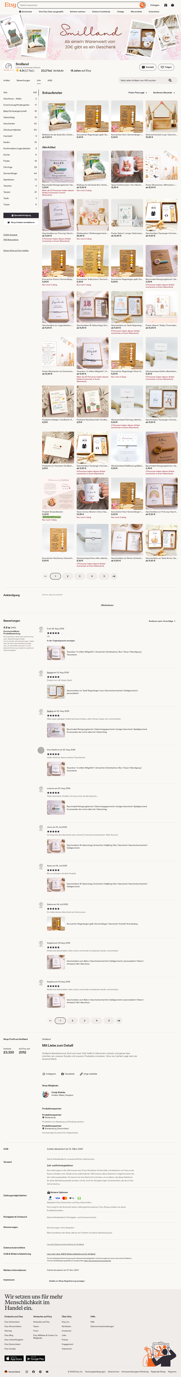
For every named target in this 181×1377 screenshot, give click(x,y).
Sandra (50, 672)
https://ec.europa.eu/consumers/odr (97, 1261)
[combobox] (78, 5)
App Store (14, 1358)
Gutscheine (154, 11)
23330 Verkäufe (10, 235)
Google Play (35, 1358)
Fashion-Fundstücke (101, 11)
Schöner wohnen (77, 11)
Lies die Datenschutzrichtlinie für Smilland (65, 1244)
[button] (147, 67)
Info (39, 80)
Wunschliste (136, 11)
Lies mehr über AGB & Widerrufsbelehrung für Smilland (71, 1254)
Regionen (172, 1371)
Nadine (50, 711)
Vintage (120, 11)
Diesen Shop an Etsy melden (16, 250)
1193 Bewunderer (11, 239)
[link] (45, 576)
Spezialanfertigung (22, 215)
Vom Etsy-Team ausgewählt (51, 11)
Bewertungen (23, 80)
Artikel (6, 80)
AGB (50, 80)
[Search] (172, 80)
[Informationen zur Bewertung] (17, 70)
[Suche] (142, 5)
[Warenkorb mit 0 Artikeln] (172, 5)
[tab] (20, 92)
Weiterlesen (107, 605)
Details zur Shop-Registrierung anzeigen (67, 1281)
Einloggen (154, 5)
